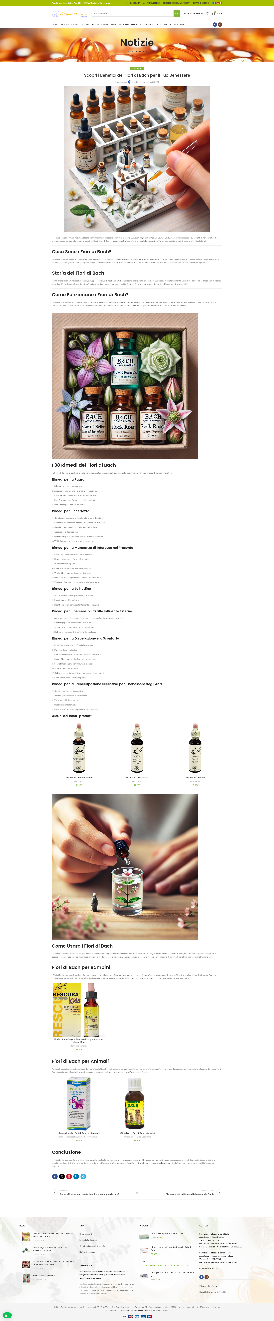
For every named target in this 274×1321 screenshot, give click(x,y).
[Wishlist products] (208, 13)
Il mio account (85, 1234)
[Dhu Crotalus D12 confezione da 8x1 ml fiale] (144, 1251)
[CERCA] (177, 13)
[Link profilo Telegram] (83, 1176)
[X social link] (62, 1176)
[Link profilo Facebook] (215, 24)
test (144, 1261)
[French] (220, 3)
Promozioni (141, 51)
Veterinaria (93, 1137)
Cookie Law (212, 1286)
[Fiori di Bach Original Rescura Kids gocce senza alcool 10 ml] (79, 1010)
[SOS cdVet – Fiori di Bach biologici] (137, 1103)
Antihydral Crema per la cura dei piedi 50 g (172, 1274)
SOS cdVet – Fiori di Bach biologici (137, 1133)
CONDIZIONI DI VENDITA (140, 1310)
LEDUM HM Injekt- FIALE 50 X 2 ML (167, 1233)
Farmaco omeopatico (68, 1137)
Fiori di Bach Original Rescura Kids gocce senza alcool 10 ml (78, 1041)
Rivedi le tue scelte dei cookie (212, 1292)
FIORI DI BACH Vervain (137, 777)
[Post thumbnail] (26, 1237)
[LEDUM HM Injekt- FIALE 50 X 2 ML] (144, 1237)
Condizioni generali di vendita (92, 1246)
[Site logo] (70, 13)
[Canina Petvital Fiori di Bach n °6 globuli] (79, 1103)
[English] (215, 3)
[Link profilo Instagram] (220, 24)
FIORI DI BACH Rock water (79, 777)
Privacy (202, 1286)
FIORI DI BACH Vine (195, 777)
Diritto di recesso (87, 1252)
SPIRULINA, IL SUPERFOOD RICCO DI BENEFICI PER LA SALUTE (50, 1249)
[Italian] (213, 3)
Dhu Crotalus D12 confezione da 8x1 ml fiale (171, 1249)
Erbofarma (165, 1163)
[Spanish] (218, 3)
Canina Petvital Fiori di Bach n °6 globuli (78, 1133)
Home (130, 51)
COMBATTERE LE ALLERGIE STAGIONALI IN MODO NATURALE (53, 1235)
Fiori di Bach (79, 781)
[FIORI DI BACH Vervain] (137, 748)
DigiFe (165, 1310)
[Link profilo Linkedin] (76, 1176)
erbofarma (136, 82)
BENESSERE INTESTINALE (44, 1275)
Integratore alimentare (78, 1046)
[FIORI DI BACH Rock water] (79, 748)
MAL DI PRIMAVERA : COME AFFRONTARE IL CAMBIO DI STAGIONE (53, 1263)
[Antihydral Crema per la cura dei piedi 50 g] (144, 1276)
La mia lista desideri (88, 1240)
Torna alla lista (137, 1192)
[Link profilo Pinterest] (69, 1176)
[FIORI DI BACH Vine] (195, 748)
